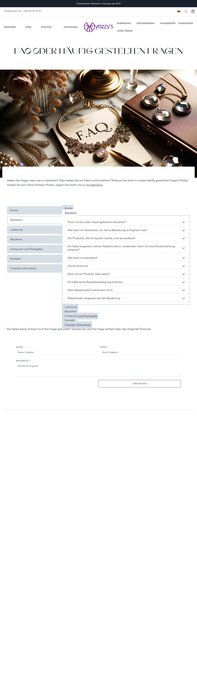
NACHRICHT (23, 360)
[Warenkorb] (193, 11)
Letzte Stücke (125, 30)
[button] (177, 11)
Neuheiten (10, 27)
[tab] (34, 210)
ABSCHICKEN (140, 383)
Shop (28, 27)
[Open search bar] (186, 11)
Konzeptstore (168, 23)
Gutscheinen (186, 23)
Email (104, 347)
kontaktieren (95, 185)
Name (20, 347)
